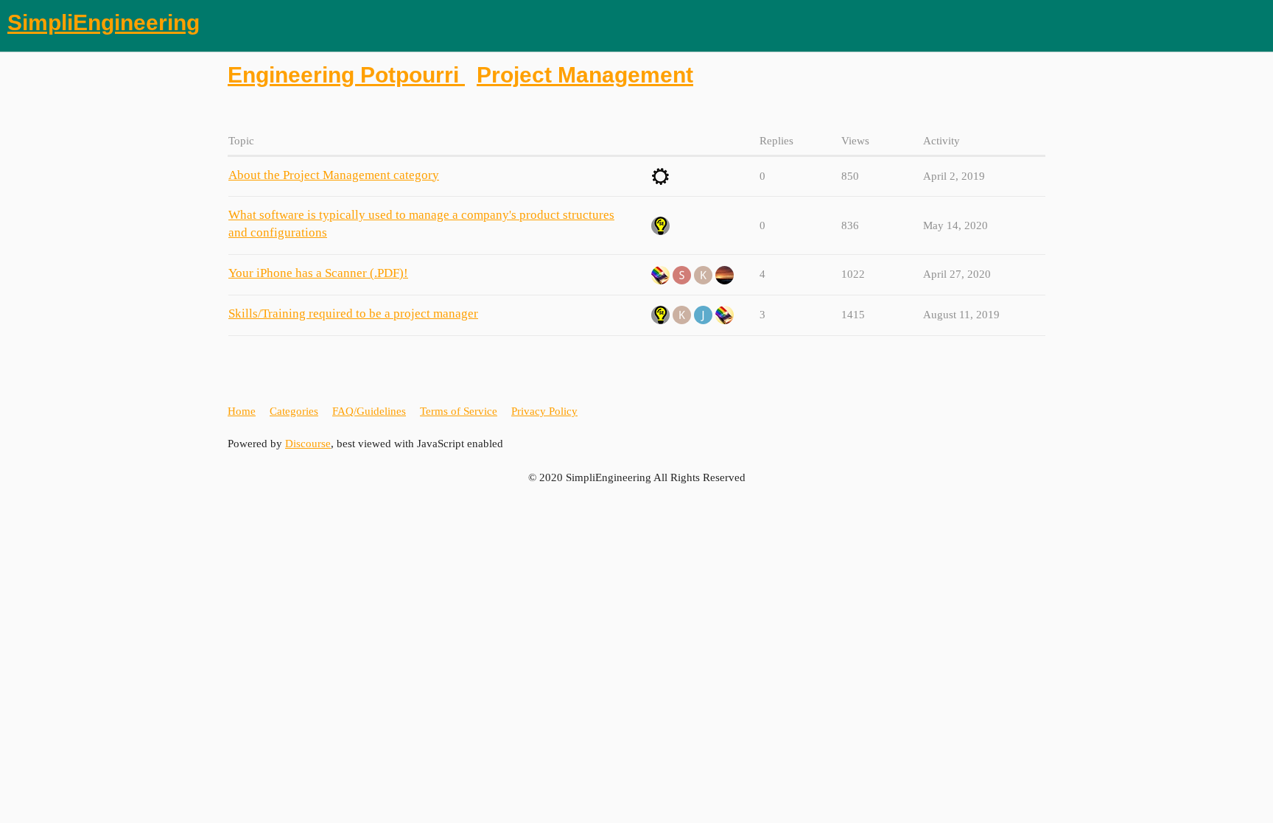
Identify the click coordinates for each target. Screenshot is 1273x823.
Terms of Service (458, 411)
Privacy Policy (544, 411)
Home (242, 411)
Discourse (308, 443)
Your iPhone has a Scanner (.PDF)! (318, 273)
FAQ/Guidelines (369, 411)
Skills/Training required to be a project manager (353, 314)
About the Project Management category (333, 175)
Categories (294, 411)
